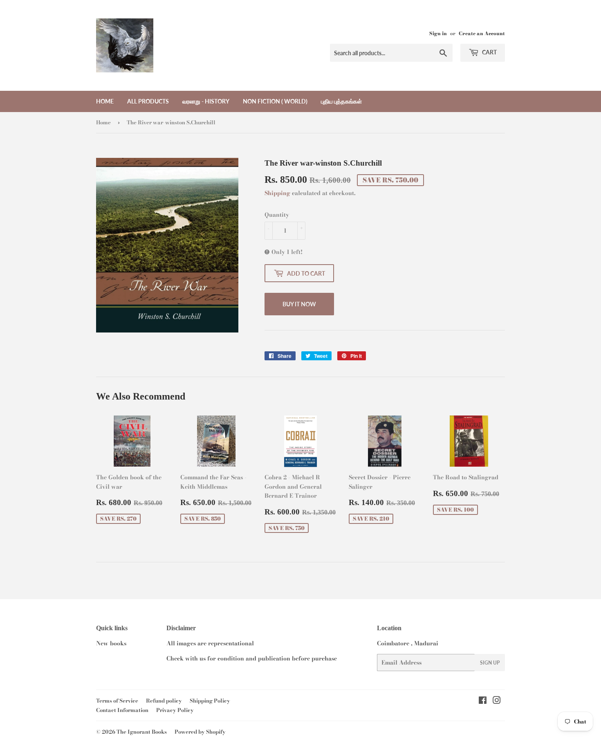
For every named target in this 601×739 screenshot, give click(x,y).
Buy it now (299, 304)
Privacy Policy (175, 710)
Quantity (277, 214)
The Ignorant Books (142, 732)
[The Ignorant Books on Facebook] (482, 701)
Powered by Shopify (200, 732)
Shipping (277, 193)
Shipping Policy (210, 700)
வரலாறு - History (205, 101)
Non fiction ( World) (275, 101)
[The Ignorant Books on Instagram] (497, 701)
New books (111, 643)
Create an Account (482, 33)
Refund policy (164, 700)
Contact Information (122, 710)
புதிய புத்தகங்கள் (341, 101)
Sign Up (490, 663)
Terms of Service (117, 700)
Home (105, 101)
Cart (489, 52)
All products (148, 101)
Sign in (438, 33)
